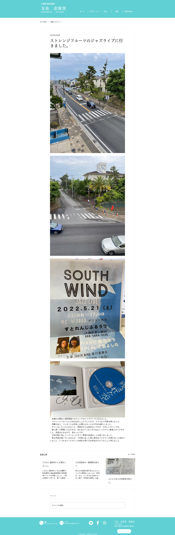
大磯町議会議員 (48, 4)
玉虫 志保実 (53, 8)
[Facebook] (98, 523)
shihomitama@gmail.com (71, 523)
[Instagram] (104, 523)
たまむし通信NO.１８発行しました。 (54, 464)
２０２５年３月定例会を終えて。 (120, 481)
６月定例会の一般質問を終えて (87, 464)
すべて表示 (131, 454)
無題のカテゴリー (56, 22)
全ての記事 (43, 22)
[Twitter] (91, 523)
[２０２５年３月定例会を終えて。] (120, 466)
